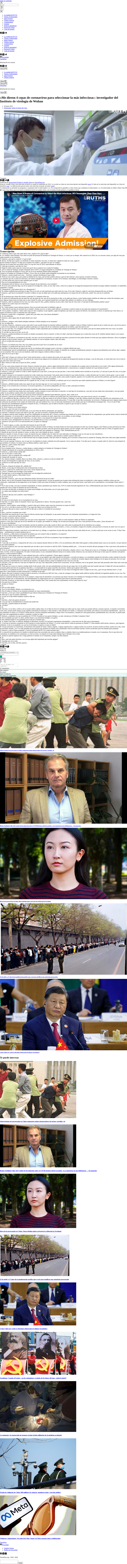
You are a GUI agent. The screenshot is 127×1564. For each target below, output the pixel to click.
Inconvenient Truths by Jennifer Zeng (20, 182)
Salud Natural (8, 76)
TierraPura (3, 59)
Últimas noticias (9, 77)
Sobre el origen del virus (19, 108)
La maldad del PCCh (10, 72)
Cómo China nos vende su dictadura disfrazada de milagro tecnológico (19, 1052)
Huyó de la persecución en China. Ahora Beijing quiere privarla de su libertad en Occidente (25, 901)
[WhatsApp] (8, 180)
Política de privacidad (10, 1550)
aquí (8, 186)
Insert (20, 1563)
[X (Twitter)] (3, 66)
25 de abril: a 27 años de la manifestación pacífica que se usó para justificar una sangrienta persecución (29, 977)
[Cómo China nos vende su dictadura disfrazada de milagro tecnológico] (38, 1325)
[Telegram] (6, 66)
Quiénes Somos (9, 1548)
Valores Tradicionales (10, 74)
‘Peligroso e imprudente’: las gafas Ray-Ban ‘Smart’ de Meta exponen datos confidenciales (30, 1538)
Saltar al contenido (6, 1)
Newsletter (5, 57)
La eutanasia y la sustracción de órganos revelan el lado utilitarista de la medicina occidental (31, 1435)
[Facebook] (1, 66)
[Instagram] (6, 1554)
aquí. (89, 184)
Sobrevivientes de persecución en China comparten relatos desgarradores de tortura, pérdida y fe (27, 750)
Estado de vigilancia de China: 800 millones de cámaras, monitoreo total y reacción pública (30, 1492)
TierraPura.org (40, 182)
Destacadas (7, 108)
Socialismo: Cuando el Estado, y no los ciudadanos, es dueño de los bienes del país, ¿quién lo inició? (33, 1378)
